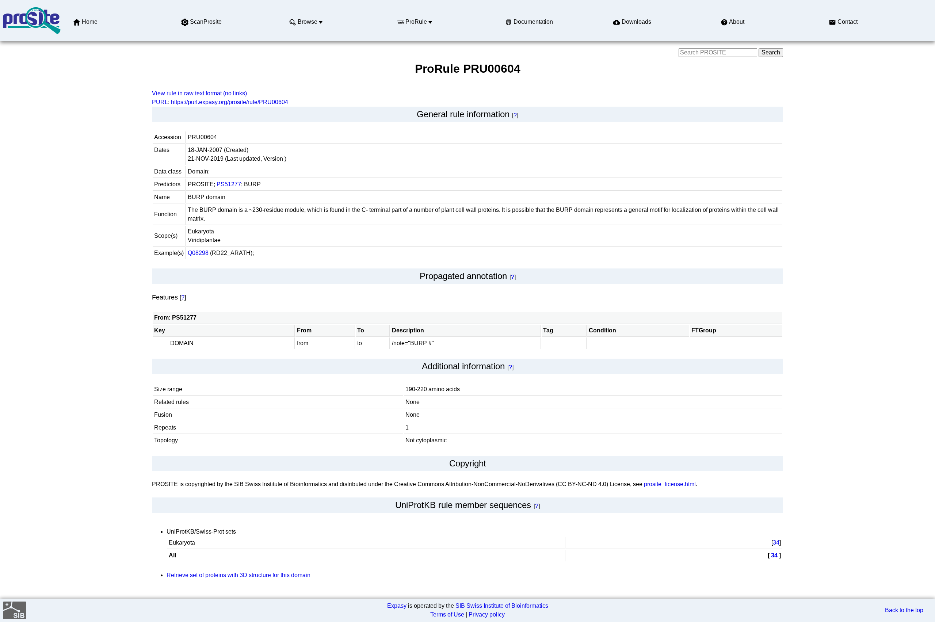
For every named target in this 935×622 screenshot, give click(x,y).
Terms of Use (447, 614)
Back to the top (904, 610)
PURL (160, 102)
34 (776, 542)
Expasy (397, 606)
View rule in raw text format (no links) (199, 93)
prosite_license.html (670, 484)
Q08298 (198, 253)
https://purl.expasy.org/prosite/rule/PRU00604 (229, 102)
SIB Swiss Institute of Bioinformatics (501, 606)
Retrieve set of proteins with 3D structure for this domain (238, 575)
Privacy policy (487, 614)
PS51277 (229, 184)
